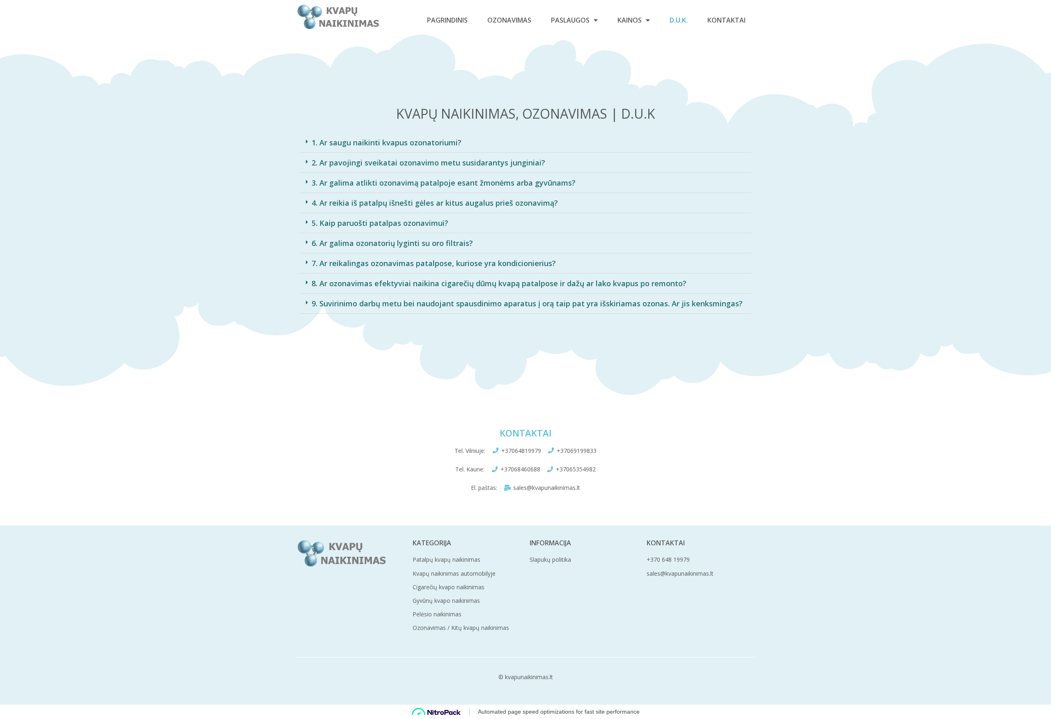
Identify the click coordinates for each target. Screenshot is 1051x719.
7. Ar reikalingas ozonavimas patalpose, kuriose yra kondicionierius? (434, 263)
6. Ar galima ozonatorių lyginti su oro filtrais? (392, 243)
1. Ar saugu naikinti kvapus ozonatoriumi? (386, 142)
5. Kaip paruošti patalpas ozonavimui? (380, 223)
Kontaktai (726, 20)
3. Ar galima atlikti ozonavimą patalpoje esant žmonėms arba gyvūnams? (444, 183)
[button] (525, 143)
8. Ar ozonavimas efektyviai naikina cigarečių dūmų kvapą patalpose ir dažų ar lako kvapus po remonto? (499, 283)
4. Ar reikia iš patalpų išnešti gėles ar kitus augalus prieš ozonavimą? (435, 203)
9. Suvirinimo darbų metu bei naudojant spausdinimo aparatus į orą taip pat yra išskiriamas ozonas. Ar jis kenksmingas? (527, 303)
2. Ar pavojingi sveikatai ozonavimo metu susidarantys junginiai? (428, 163)
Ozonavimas (509, 20)
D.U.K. (679, 20)
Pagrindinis (447, 20)
